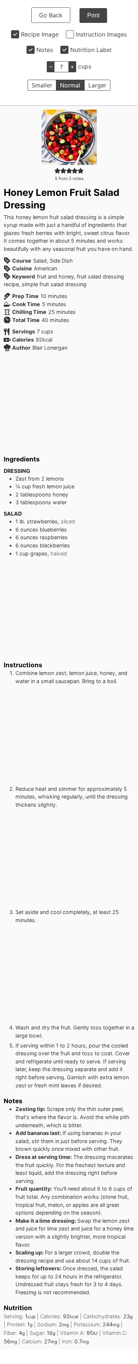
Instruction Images (101, 34)
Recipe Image (40, 34)
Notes (44, 49)
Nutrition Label (91, 49)
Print (93, 15)
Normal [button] (70, 85)
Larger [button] (97, 85)
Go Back (51, 15)
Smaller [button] (42, 85)
